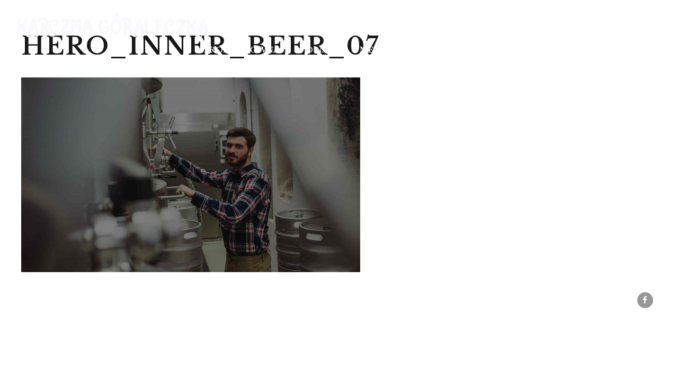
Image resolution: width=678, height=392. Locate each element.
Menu (373, 50)
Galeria (525, 50)
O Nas (319, 50)
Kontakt (594, 50)
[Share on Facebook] (645, 300)
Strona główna (238, 50)
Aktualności (446, 50)
